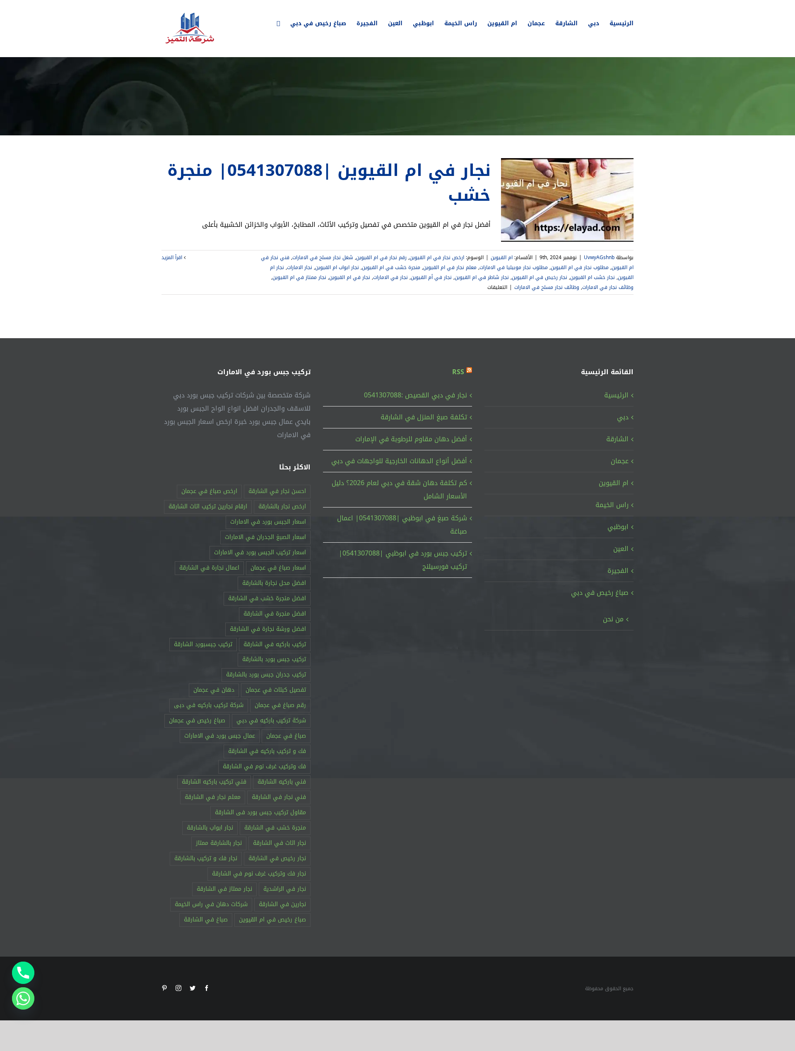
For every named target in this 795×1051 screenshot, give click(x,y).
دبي (623, 417)
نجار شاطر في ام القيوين (482, 277)
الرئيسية (616, 395)
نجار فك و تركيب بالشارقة (205, 858)
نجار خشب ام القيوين (592, 277)
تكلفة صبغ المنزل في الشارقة (424, 417)
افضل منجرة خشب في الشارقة (267, 598)
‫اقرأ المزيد (172, 257)
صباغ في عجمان (286, 735)
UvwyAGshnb (599, 257)
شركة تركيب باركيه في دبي (271, 720)
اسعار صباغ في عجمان (278, 567)
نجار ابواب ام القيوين (337, 267)
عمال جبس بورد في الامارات (219, 735)
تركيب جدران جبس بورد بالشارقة (266, 674)
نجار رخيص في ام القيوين (539, 277)
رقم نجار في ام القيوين (381, 257)
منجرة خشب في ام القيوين (391, 267)
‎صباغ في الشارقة (206, 919)
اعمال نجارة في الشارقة (209, 567)
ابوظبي (618, 526)
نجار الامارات (299, 267)
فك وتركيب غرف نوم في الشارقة (264, 766)
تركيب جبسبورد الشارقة (203, 644)
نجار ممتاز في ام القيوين (299, 277)
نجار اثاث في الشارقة (279, 843)
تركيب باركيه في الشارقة (274, 644)
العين (621, 548)
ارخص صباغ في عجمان (209, 491)
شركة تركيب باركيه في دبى (208, 705)
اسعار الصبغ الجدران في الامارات (265, 537)
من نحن (613, 619)
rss (458, 372)
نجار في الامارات (390, 277)
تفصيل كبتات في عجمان (276, 689)
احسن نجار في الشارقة (277, 491)
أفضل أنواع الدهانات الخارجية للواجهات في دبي (399, 461)
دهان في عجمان (213, 689)
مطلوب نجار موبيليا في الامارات (513, 267)
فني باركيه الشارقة (282, 781)
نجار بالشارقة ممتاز (219, 843)
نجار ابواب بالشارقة (210, 827)
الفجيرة (618, 570)
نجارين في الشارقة (282, 904)
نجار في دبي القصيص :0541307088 (415, 395)
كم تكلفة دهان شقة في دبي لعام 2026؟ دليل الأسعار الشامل (399, 489)
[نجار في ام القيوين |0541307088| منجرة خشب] (567, 200)
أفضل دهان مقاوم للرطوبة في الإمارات (411, 439)
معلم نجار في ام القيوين (450, 267)
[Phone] (23, 973)
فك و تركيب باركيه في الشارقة (267, 751)
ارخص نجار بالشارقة (282, 506)
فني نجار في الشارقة (279, 797)
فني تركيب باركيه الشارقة (214, 781)
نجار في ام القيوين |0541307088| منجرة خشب (329, 183)
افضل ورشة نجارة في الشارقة (268, 629)
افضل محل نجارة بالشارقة (274, 583)
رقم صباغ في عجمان (280, 705)
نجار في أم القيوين (431, 277)
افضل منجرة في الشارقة (274, 613)
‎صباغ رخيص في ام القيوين (272, 919)
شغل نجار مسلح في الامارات (322, 257)
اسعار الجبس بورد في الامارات (268, 521)
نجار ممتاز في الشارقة (224, 889)
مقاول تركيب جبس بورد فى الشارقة (260, 812)
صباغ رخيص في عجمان (197, 720)
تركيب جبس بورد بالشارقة (274, 659)
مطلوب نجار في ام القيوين (580, 267)
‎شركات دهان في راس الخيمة (211, 904)
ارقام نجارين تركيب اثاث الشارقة (208, 506)
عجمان (620, 461)
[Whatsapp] (23, 998)
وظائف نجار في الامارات (608, 287)
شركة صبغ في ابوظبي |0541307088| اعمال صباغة (402, 525)
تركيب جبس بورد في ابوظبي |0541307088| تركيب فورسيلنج (403, 560)
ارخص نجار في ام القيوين (437, 257)
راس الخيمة (612, 504)
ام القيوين (502, 257)
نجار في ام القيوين (349, 277)
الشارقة (617, 439)
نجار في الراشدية (284, 889)
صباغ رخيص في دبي (600, 592)
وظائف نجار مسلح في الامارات (546, 287)
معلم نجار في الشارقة (213, 797)
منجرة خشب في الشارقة (275, 827)
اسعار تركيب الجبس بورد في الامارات (260, 552)
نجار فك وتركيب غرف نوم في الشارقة (259, 873)
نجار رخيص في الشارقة (277, 858)
